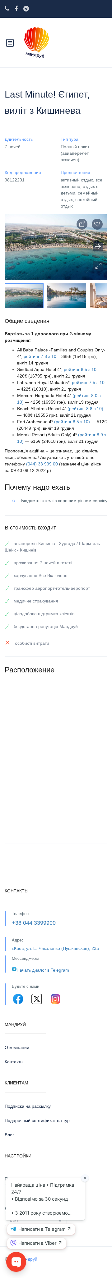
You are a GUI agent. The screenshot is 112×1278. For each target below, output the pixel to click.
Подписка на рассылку (28, 1106)
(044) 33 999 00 (42, 463)
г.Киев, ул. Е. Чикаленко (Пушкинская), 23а (55, 948)
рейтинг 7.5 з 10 (88, 382)
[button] (98, 265)
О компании (17, 1047)
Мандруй (28, 1259)
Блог (9, 1134)
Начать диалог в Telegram (42, 970)
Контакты (14, 1061)
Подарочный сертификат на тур (37, 1120)
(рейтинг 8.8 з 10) (85, 408)
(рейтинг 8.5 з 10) (72, 421)
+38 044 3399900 (34, 923)
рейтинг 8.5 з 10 (80, 369)
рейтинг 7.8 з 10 (40, 356)
